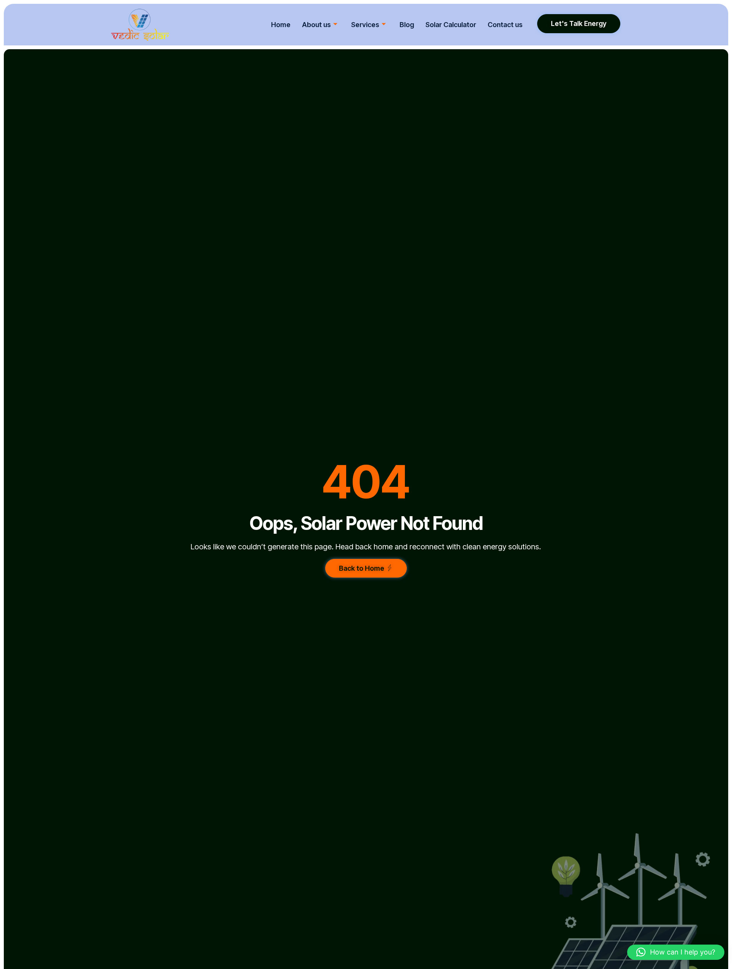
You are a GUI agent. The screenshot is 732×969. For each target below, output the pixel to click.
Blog (407, 25)
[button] (675, 952)
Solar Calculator (450, 25)
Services (365, 25)
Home (281, 25)
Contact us (505, 25)
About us (316, 25)
